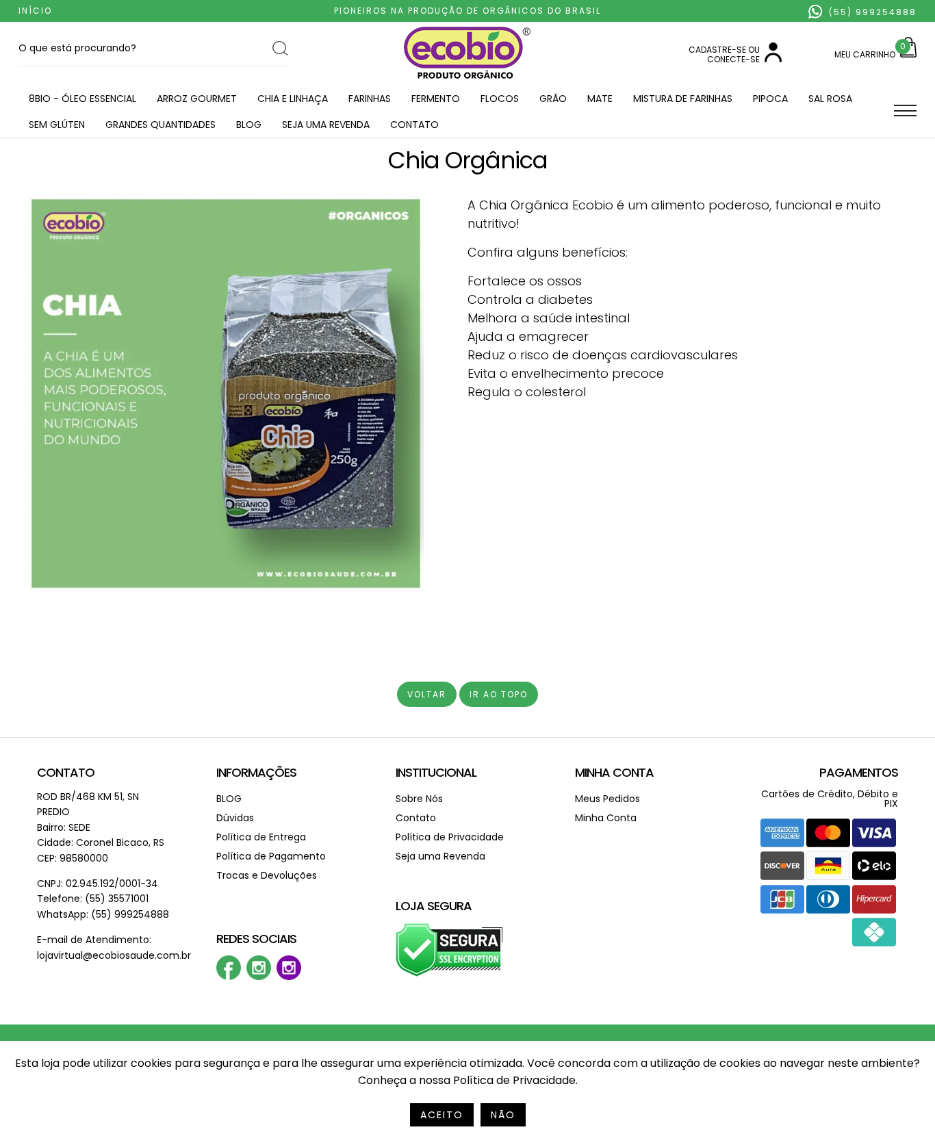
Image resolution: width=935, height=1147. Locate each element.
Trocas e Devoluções (266, 875)
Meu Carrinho (864, 54)
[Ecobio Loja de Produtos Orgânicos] (467, 80)
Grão (553, 98)
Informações (256, 772)
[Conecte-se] (773, 59)
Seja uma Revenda (326, 124)
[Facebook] (228, 977)
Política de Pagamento (271, 856)
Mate (600, 98)
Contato (414, 124)
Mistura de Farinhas (682, 98)
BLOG (248, 124)
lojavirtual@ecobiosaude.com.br (114, 955)
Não (503, 1115)
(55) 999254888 (871, 12)
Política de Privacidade (450, 837)
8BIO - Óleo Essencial (82, 98)
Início (35, 10)
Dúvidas (235, 818)
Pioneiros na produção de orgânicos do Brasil (467, 10)
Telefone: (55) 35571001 (93, 898)
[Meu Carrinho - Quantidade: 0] (908, 54)
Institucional (436, 772)
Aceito (441, 1115)
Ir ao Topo (499, 694)
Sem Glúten (57, 124)
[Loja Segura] (449, 974)
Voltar (426, 694)
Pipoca (770, 98)
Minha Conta (614, 772)
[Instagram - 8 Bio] (289, 977)
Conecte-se (733, 59)
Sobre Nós (419, 799)
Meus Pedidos (607, 799)
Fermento (435, 98)
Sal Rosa (830, 98)
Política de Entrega (261, 837)
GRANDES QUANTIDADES (160, 124)
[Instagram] (258, 977)
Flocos (500, 98)
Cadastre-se (717, 49)
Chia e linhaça (292, 98)
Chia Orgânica (468, 160)
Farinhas (369, 98)
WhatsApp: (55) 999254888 (103, 914)
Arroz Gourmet (197, 98)
